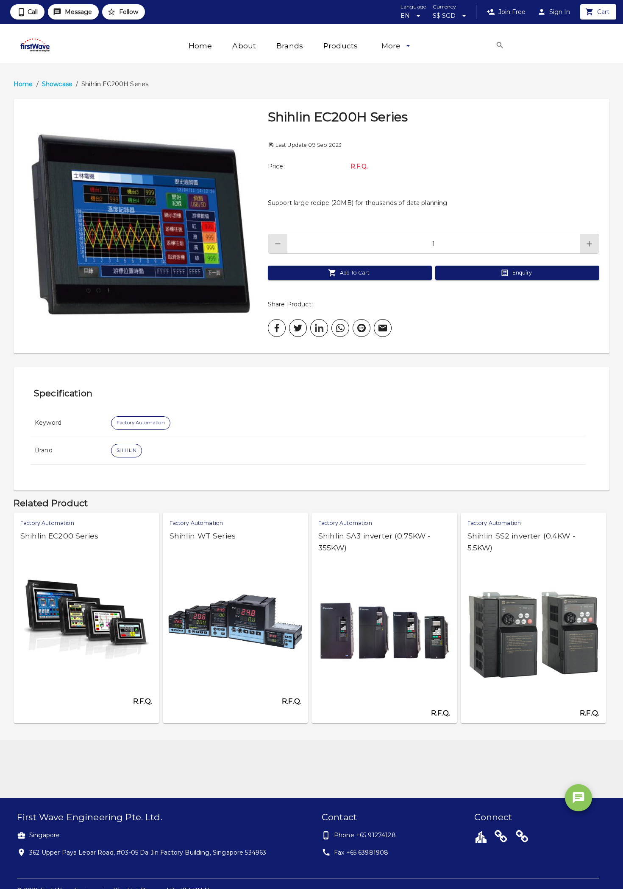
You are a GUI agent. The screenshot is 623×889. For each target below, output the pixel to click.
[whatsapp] (340, 328)
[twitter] (298, 328)
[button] (141, 226)
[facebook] (277, 328)
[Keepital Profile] (481, 836)
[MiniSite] (522, 837)
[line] (361, 328)
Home (23, 84)
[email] (383, 328)
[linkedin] (319, 328)
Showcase (57, 84)
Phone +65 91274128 (365, 835)
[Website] (501, 837)
